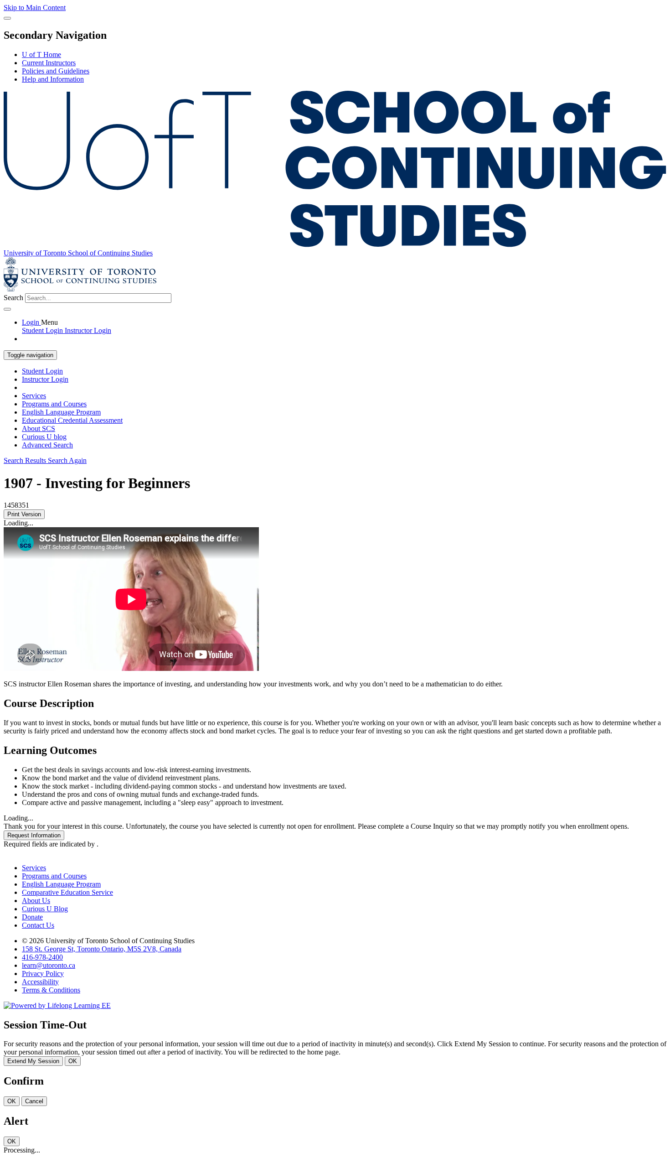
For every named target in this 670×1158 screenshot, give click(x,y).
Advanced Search (47, 445)
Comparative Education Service (67, 892)
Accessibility (40, 982)
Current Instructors (49, 63)
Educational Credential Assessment (72, 420)
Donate (32, 917)
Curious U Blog (45, 909)
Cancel (34, 1101)
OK (72, 1061)
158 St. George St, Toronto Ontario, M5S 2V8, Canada (101, 949)
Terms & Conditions (51, 990)
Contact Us (38, 925)
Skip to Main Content (35, 7)
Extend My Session (33, 1061)
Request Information (34, 835)
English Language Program (61, 412)
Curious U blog (44, 437)
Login (31, 322)
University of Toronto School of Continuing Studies (78, 253)
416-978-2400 (42, 957)
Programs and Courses (54, 404)
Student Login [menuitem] (43, 330)
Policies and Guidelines (55, 71)
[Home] (335, 245)
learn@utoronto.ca (48, 965)
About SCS (38, 428)
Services (34, 396)
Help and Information (53, 79)
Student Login (42, 371)
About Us (36, 900)
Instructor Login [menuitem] (88, 330)
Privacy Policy (43, 973)
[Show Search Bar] (7, 18)
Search (13, 297)
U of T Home (41, 54)
